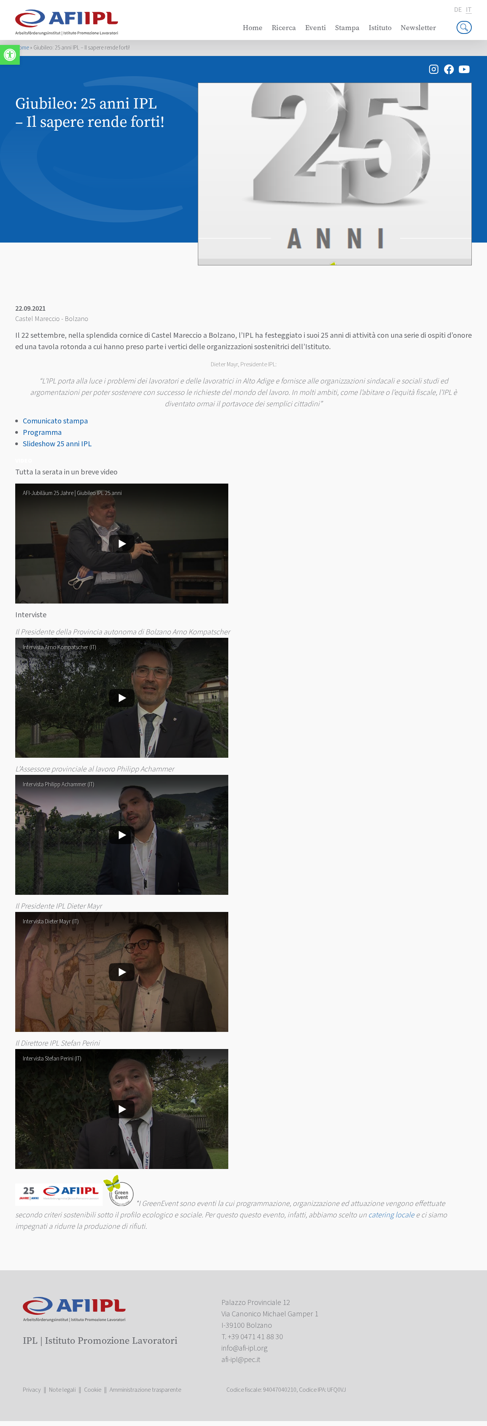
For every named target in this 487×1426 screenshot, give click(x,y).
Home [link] (253, 27)
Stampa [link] (347, 27)
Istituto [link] (380, 27)
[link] (10, 55)
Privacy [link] (32, 1390)
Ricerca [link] (284, 27)
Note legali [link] (62, 1390)
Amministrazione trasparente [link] (145, 1390)
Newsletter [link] (418, 27)
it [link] (469, 10)
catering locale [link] (391, 1215)
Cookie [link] (92, 1390)
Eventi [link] (315, 27)
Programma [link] (42, 432)
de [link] (458, 9)
